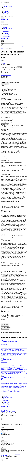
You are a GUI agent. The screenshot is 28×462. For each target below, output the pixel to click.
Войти (2, 427)
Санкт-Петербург (7, 6)
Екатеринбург (6, 12)
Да (1, 459)
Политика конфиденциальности (8, 411)
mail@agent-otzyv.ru (5, 410)
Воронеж (5, 11)
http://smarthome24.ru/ (6, 75)
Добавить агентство (5, 19)
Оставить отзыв (4, 82)
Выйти (2, 22)
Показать (20, 67)
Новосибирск (6, 13)
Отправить (3, 448)
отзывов (3, 63)
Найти (2, 17)
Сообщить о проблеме (14, 82)
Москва (5, 5)
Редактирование (4, 84)
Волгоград (6, 8)
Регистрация (4, 441)
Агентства (3, 47)
